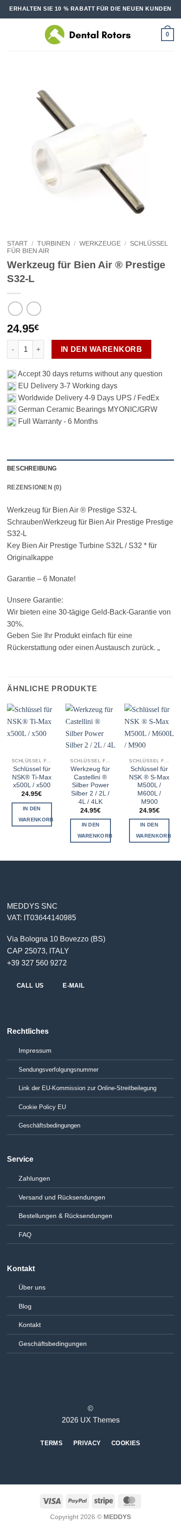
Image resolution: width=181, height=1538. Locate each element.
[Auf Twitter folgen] (35, 1005)
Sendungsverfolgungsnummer (58, 1069)
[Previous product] (33, 309)
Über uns (32, 1287)
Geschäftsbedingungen (53, 1343)
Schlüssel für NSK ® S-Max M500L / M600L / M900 (149, 785)
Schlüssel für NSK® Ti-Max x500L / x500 (32, 777)
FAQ (25, 1234)
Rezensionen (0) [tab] (34, 487)
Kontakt (30, 1324)
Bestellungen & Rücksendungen (65, 1215)
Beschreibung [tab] (32, 468)
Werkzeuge (100, 243)
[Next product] (15, 309)
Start (17, 243)
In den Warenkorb (101, 349)
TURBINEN (53, 243)
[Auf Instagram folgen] (24, 1005)
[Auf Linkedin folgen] (46, 1005)
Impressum (35, 1050)
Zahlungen (34, 1178)
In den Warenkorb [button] (35, 814)
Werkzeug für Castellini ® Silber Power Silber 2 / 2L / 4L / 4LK (90, 785)
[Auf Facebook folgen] (12, 1005)
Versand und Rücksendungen (62, 1197)
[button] (12, 34)
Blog (25, 1306)
